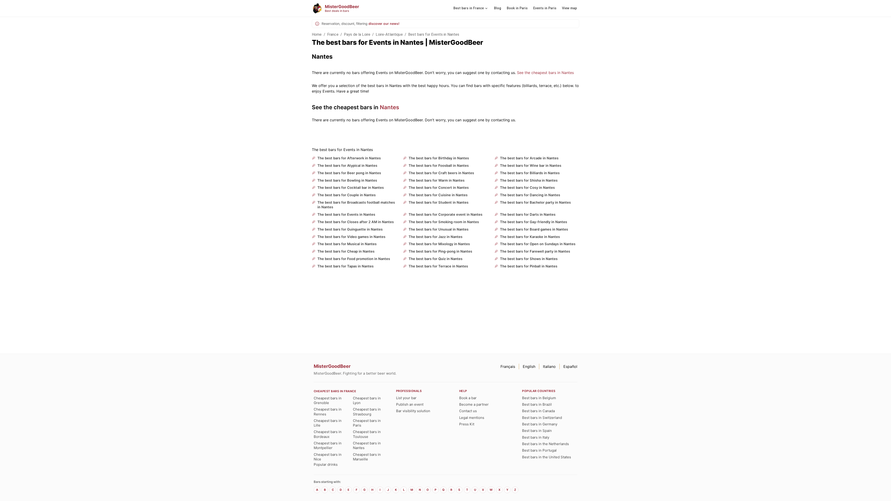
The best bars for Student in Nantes (438, 202)
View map (569, 8)
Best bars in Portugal (539, 450)
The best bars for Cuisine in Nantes (438, 195)
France (333, 34)
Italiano (549, 366)
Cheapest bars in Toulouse (367, 434)
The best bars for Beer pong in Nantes (349, 173)
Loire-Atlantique (389, 34)
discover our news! (383, 24)
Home (317, 34)
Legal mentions (471, 417)
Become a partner (474, 404)
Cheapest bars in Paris (367, 422)
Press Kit (466, 424)
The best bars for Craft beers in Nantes (441, 173)
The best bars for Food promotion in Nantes (353, 259)
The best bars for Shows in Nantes (529, 259)
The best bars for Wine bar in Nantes (530, 166)
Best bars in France (468, 8)
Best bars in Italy (535, 437)
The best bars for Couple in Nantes (346, 195)
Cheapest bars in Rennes (328, 411)
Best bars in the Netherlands (545, 444)
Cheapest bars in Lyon (367, 400)
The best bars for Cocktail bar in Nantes (350, 188)
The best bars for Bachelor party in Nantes (535, 202)
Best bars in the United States (546, 457)
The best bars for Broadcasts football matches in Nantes (356, 204)
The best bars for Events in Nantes (346, 214)
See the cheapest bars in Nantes (545, 72)
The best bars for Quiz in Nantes (435, 259)
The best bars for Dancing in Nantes (530, 195)
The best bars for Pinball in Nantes (528, 266)
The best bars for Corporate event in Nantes (445, 214)
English (529, 366)
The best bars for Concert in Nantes (439, 188)
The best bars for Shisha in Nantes (529, 180)
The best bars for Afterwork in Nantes (349, 158)
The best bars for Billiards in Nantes (530, 173)
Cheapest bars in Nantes (367, 445)
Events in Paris (544, 8)
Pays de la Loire (357, 34)
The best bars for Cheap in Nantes (345, 251)
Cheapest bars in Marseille (367, 456)
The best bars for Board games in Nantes (534, 229)
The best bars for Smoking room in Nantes (444, 222)
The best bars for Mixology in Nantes (439, 244)
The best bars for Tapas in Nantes (345, 266)
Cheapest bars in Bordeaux (328, 434)
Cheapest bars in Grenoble (328, 400)
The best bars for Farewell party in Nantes (535, 251)
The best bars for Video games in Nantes (351, 237)
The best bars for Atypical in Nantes (347, 166)
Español (570, 366)
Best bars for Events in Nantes (433, 34)
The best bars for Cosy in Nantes (527, 188)
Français (507, 366)
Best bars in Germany (539, 424)
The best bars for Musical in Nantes (347, 244)
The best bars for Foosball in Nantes (439, 166)
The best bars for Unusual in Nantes (438, 229)
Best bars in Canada (538, 411)
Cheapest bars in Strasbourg (367, 411)
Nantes (389, 107)
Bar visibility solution (413, 411)
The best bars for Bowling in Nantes (347, 180)
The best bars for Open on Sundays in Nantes (537, 244)
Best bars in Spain (537, 430)
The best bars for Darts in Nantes (527, 214)
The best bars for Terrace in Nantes (438, 266)
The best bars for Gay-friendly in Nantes (533, 222)
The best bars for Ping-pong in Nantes (440, 251)
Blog (497, 8)
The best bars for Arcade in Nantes (529, 158)
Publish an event (409, 404)
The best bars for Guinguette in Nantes (350, 229)
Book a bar (468, 398)
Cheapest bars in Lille (328, 422)
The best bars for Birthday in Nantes (439, 158)
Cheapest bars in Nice (328, 456)
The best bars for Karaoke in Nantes (530, 237)
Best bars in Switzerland (542, 417)
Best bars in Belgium (539, 398)
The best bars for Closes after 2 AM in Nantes (355, 222)
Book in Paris (517, 8)
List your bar (406, 398)
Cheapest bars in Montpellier (328, 445)
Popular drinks (326, 464)
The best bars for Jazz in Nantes (435, 237)
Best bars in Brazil (537, 404)
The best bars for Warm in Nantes (437, 180)
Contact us (468, 411)
